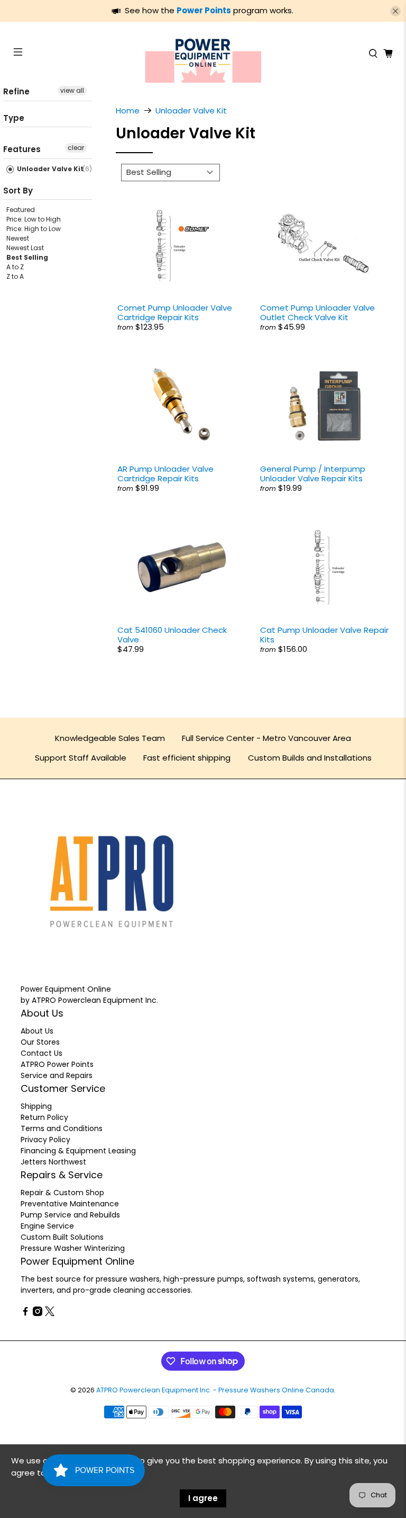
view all (72, 90)
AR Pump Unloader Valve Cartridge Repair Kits (165, 473)
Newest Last (25, 247)
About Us (37, 1031)
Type (13, 117)
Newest (17, 238)
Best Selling (27, 257)
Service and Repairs (57, 1075)
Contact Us (41, 1053)
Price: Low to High (33, 219)
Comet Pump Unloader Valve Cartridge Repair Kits (174, 312)
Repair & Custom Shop (62, 1192)
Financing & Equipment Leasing (78, 1150)
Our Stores (40, 1042)
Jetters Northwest (53, 1162)
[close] (395, 11)
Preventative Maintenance (70, 1203)
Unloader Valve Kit (49, 168)
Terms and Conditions (62, 1128)
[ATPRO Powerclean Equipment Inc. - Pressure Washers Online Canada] (203, 53)
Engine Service (47, 1226)
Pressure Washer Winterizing (73, 1248)
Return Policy (44, 1117)
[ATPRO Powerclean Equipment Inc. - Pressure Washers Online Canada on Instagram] (37, 1313)
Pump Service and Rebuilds (70, 1215)
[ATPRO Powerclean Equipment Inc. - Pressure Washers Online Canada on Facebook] (25, 1313)
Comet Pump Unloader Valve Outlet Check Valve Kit (317, 312)
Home (128, 110)
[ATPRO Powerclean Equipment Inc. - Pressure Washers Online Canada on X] (49, 1313)
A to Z (15, 266)
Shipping (36, 1106)
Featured (20, 209)
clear (76, 147)
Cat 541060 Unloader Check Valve (172, 634)
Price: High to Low (33, 228)
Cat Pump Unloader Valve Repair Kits (324, 634)
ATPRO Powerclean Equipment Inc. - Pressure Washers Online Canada (215, 1390)
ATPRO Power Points (57, 1064)
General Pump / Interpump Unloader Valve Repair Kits (312, 473)
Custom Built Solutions (62, 1237)
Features (22, 149)
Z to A (15, 276)
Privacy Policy (45, 1139)
